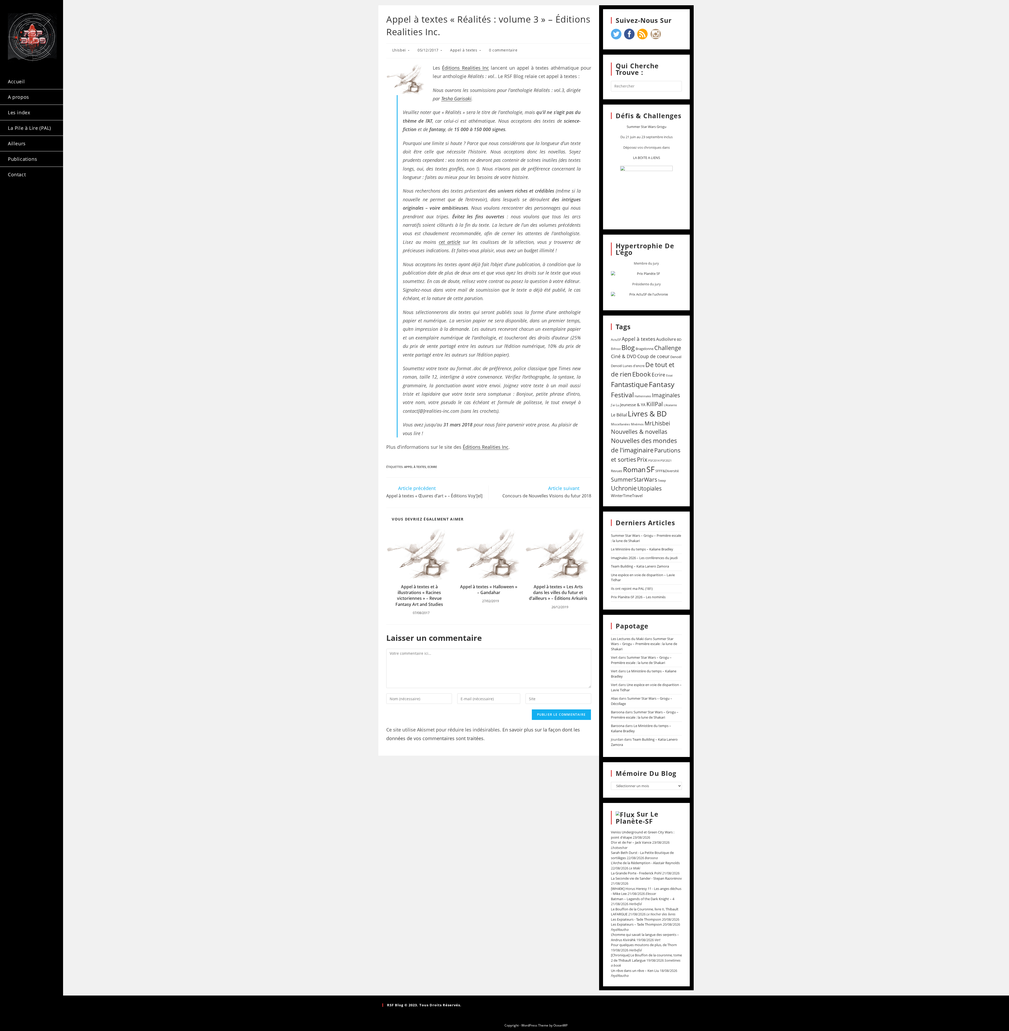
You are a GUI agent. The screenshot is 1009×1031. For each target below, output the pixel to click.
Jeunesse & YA (633, 404)
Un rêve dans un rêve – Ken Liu (635, 970)
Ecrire (432, 467)
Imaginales (666, 395)
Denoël (675, 356)
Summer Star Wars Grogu (646, 126)
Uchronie (624, 488)
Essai (669, 375)
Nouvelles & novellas (639, 431)
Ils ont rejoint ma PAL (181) (632, 588)
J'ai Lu (615, 405)
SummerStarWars (634, 479)
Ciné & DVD (623, 356)
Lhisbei (399, 50)
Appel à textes (463, 50)
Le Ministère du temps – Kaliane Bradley (642, 549)
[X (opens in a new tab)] (15, 197)
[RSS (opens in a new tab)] (15, 206)
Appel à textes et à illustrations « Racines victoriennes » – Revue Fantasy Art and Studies (419, 595)
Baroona (617, 712)
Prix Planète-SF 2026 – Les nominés (638, 597)
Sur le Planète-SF (637, 818)
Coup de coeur (653, 356)
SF (650, 469)
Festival (622, 394)
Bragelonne (644, 348)
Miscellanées (620, 424)
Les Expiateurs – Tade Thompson (636, 924)
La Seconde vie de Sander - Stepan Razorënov (646, 878)
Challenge (667, 348)
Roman (634, 469)
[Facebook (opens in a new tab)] (29, 197)
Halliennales (643, 396)
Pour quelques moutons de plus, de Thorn (644, 944)
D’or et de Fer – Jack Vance (631, 842)
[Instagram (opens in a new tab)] (43, 197)
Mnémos (637, 424)
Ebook (641, 374)
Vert (614, 657)
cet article (450, 242)
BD (679, 339)
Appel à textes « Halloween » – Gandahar (488, 589)
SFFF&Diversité (667, 470)
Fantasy (662, 384)
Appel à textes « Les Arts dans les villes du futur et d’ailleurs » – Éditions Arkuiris (558, 592)
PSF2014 (654, 460)
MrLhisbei (657, 423)
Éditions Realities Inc (465, 68)
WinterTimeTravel (627, 495)
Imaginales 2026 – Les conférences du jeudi (644, 557)
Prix (642, 459)
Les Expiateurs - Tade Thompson (636, 919)
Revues (616, 470)
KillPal (654, 404)
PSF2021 (666, 460)
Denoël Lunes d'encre (628, 365)
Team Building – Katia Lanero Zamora (640, 566)
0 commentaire (503, 50)
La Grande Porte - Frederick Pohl (636, 873)
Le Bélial (619, 415)
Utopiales (649, 488)
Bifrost (616, 349)
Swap (662, 480)
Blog (628, 347)
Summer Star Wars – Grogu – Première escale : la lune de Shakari (644, 643)
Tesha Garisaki (456, 98)
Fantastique (629, 384)
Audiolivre (666, 339)
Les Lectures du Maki (627, 638)
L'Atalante (670, 405)
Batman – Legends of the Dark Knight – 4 (642, 898)
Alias (614, 698)
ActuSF (616, 340)
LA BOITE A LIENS (646, 157)
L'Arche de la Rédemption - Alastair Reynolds (645, 862)
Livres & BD (647, 414)
